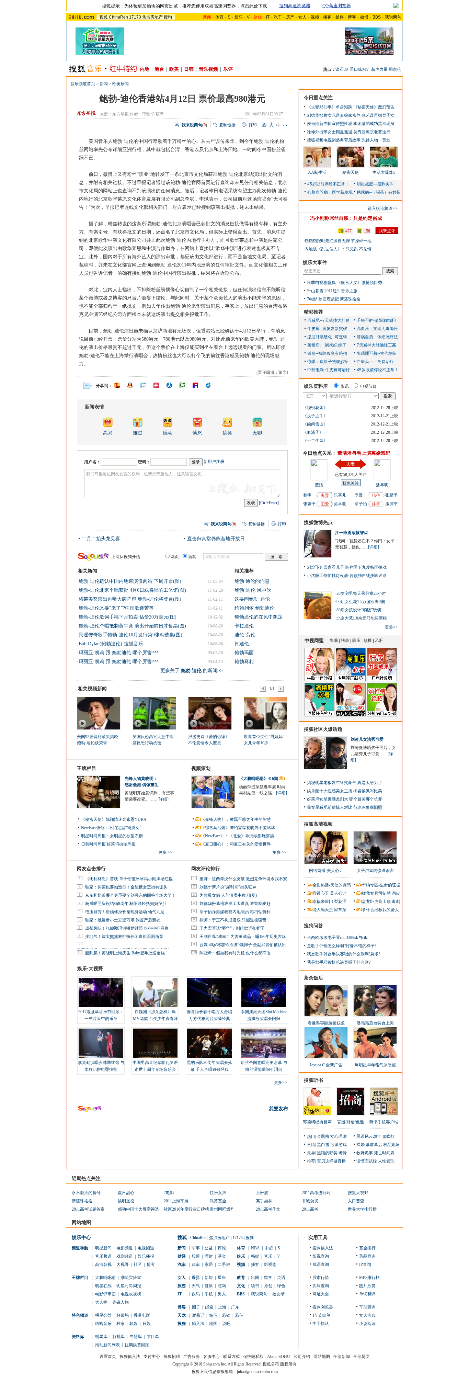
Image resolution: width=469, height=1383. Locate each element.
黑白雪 (323, 1144)
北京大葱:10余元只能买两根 (361, 618)
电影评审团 (105, 1294)
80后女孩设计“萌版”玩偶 (358, 610)
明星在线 (103, 1285)
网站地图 (321, 1356)
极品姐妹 (391, 1144)
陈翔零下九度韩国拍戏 (366, 567)
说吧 (226, 1323)
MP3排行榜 (369, 1277)
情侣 (376, 495)
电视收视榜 (131, 1294)
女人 (302, 17)
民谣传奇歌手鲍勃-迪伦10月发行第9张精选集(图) (130, 634)
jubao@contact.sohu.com (257, 1371)
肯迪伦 (242, 643)
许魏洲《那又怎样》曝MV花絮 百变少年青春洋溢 (155, 1018)
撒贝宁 (391, 503)
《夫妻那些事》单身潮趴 (329, 107)
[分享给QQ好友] (130, 385)
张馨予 (309, 503)
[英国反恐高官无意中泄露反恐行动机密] (154, 713)
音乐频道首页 (82, 83)
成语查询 (320, 1264)
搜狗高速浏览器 (294, 5)
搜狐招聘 (171, 1356)
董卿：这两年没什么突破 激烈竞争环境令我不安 (243, 878)
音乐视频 (208, 69)
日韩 (189, 69)
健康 (209, 1285)
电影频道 (124, 1248)
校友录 (278, 1294)
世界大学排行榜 (362, 1209)
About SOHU (278, 1356)
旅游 (182, 1285)
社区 (138, 1264)
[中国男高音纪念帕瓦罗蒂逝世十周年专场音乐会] (155, 1043)
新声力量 (379, 69)
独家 (120, 1323)
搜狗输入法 (322, 1248)
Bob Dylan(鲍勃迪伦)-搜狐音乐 (111, 643)
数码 (196, 1294)
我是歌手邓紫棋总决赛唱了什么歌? (338, 962)
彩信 (239, 1315)
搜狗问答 (313, 925)
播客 (327, 17)
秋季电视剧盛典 (321, 282)
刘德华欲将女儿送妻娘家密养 (334, 115)
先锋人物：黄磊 (376, 140)
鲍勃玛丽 (244, 652)
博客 (352, 17)
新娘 (209, 1277)
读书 (255, 1285)
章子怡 (361, 503)
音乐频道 (103, 1256)
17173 (135, 17)
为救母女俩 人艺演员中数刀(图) (228, 895)
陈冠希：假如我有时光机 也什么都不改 (235, 953)
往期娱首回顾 (137, 1344)
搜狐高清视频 (318, 824)
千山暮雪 (315, 290)
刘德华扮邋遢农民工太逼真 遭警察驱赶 (235, 903)
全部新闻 (341, 1356)
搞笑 (227, 432)
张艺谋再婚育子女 (378, 115)
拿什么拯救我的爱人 (380, 909)
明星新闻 (103, 1248)
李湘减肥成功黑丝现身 (373, 123)
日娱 (146, 1323)
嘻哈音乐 (103, 1323)
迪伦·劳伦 (245, 634)
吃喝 (222, 1285)
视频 (315, 17)
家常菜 (340, 909)
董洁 (319, 485)
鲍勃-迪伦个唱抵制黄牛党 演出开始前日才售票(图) (132, 625)
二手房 (224, 1264)
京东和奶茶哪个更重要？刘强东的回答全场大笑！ (130, 895)
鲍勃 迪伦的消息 (252, 581)
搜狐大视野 (358, 1192)
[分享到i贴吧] (195, 385)
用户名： (92, 462)
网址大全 (320, 1294)
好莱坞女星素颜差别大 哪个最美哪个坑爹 (344, 799)
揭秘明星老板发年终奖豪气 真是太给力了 (344, 782)
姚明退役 (126, 1201)
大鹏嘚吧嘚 (105, 1277)
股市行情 (320, 1277)
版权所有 (288, 1364)
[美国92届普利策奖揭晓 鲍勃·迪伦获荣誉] (98, 713)
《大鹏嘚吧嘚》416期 (259, 778)
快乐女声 (218, 1192)
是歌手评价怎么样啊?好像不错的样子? (341, 945)
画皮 (396, 893)
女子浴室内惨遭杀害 (375, 870)
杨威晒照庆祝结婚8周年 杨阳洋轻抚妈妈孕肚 (126, 903)
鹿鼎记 (198, 1315)
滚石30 (341, 69)
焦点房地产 (152, 17)
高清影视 (103, 1264)
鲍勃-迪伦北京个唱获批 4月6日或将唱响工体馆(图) (132, 590)
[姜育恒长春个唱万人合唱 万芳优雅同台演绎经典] (209, 992)
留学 (268, 1277)
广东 (235, 1307)
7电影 (312, 299)
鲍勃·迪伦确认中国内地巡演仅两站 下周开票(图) (130, 581)
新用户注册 (214, 461)
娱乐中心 (81, 1237)
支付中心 (152, 1356)
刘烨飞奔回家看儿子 (325, 567)
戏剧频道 (124, 1256)
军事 (196, 1248)
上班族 (262, 1192)
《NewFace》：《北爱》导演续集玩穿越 (237, 836)
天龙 (182, 1315)
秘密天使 (350, 172)
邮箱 (209, 1307)
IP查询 (365, 1264)
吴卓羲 (340, 503)
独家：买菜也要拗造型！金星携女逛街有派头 (126, 887)
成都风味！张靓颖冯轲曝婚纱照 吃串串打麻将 (127, 928)
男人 (222, 1294)
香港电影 (142, 1315)
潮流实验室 (131, 1277)
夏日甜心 (126, 1192)
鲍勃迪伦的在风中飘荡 (259, 617)
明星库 (101, 1336)
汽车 (278, 17)
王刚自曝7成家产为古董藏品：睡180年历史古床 (242, 936)
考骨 (343, 1152)
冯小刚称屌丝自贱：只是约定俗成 (346, 218)
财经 (182, 1256)
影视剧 (270, 1264)
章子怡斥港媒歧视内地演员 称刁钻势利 (235, 911)
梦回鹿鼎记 (328, 299)
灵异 (311, 1152)
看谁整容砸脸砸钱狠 (326, 1023)
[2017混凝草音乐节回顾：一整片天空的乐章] (101, 992)
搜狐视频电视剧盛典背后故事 (334, 140)
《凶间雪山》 (315, 424)
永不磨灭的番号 (86, 1192)
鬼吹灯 (388, 1136)
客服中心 (211, 1356)
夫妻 (350, 464)
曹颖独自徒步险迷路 (368, 575)
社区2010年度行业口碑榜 (186, 1209)
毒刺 (396, 901)
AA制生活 (317, 172)
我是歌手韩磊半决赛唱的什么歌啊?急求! (343, 954)
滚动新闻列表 (107, 1344)
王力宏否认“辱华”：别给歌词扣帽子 (232, 928)
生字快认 (320, 1323)
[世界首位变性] (265, 713)
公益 (209, 1248)
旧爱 (325, 504)
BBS (377, 17)
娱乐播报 (146, 1256)
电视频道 (146, 1248)
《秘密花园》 (315, 407)
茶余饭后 (313, 977)
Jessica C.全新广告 (326, 1065)
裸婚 (360, 1144)
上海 (222, 1307)
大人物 (101, 1302)
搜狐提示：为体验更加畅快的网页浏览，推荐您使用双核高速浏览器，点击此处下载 (184, 6)
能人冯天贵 (322, 909)
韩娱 (133, 1323)
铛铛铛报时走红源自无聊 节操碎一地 (338, 240)
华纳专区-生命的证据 (381, 885)
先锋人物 (120, 1302)
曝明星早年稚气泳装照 (375, 1065)
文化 (241, 1285)
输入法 (198, 1323)
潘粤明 (382, 485)
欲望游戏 (338, 1144)
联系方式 (231, 1356)
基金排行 (367, 1248)
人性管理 (386, 1161)
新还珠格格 (350, 299)
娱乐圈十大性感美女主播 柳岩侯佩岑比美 (344, 791)
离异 (325, 495)
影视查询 (320, 1256)
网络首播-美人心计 (326, 870)
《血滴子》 (313, 432)
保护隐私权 (253, 1356)
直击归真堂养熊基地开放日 (216, 538)
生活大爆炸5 (384, 172)
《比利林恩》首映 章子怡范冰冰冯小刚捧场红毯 (129, 878)
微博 (364, 17)
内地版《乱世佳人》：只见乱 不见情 (338, 249)
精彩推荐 (313, 312)
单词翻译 (367, 1294)
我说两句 (393, 17)
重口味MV (359, 69)
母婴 (196, 1277)
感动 (167, 432)
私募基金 (218, 1201)
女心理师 (338, 1136)
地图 (213, 1323)
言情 (311, 1144)
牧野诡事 (364, 1152)
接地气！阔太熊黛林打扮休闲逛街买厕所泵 (124, 936)
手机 (209, 1294)
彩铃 (226, 1315)
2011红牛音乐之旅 (340, 290)
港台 (159, 69)
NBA (255, 1248)
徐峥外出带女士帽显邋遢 (329, 131)
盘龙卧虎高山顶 (376, 901)
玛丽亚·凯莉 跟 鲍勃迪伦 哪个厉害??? (118, 652)
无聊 (257, 432)
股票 (196, 1256)
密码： (144, 462)
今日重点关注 (318, 97)
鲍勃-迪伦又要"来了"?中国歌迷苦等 (116, 608)
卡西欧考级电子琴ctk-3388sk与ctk (337, 937)
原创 (268, 1285)
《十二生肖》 (315, 440)
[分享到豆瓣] (182, 385)
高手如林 (264, 1201)
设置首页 (108, 1356)
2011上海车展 (176, 1201)
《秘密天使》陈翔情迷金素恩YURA (114, 819)
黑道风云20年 (368, 1136)
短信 (213, 1315)
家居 (209, 1264)
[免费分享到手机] (208, 385)
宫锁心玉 (320, 893)
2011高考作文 (268, 1209)
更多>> (280, 1082)
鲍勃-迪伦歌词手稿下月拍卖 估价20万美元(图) (127, 617)
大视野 (122, 1264)
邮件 (339, 17)
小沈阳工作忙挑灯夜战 (327, 575)
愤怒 (197, 432)
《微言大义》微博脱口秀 (359, 282)
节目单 (153, 1336)
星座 (222, 1277)
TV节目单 (321, 1315)
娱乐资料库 (316, 386)
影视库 (118, 1336)
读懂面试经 (366, 1161)
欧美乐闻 (120, 83)
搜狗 (168, 17)
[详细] (163, 799)
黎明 (307, 495)
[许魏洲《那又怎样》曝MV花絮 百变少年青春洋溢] (155, 992)
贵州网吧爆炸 (222, 1209)
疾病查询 (320, 1285)
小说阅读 (367, 1323)
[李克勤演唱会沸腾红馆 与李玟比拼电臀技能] (101, 1043)
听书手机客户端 (383, 1122)
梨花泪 (340, 901)
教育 (241, 1277)
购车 (196, 1264)
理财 (209, 1256)
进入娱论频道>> (382, 208)
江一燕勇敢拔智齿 (351, 532)
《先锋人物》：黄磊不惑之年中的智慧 (236, 819)
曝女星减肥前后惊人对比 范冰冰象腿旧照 (344, 807)
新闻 (104, 83)
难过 (137, 432)
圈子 (196, 1307)
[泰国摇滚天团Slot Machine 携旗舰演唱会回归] (263, 992)
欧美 (174, 69)
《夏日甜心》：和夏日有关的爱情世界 (236, 844)
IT (268, 17)
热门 (311, 1136)
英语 (281, 1277)
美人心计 (338, 893)
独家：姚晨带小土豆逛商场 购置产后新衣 (122, 920)
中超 (269, 1248)
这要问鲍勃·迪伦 (252, 599)
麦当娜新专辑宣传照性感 (329, 123)
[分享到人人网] (169, 385)
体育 (219, 17)
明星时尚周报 (128, 1285)
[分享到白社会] (143, 385)
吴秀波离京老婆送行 (371, 131)
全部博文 (361, 1356)
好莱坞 (122, 1315)
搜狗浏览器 (322, 1307)
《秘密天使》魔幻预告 (373, 107)
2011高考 (310, 1209)
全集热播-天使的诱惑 (331, 885)
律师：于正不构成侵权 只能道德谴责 (232, 920)
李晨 (359, 495)
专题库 (135, 1336)
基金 (222, 1256)
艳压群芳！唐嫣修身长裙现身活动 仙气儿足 (124, 911)
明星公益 (103, 1315)
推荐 (311, 1161)
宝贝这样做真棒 (331, 1161)
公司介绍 (302, 1356)
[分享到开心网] (156, 385)
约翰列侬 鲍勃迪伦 (254, 608)
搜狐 (104, 17)
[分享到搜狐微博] (117, 385)
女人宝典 (367, 1315)
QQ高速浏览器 (336, 5)
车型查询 (367, 1307)
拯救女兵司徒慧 (376, 893)
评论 (222, 1248)
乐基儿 (340, 495)
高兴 (108, 432)
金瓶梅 (323, 1136)
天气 (196, 1285)
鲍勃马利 (244, 661)
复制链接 (227, 125)
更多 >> (165, 852)
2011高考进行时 (316, 1192)
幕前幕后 (374, 1144)
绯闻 (376, 504)
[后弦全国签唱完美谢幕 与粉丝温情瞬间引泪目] (263, 1043)
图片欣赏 (367, 1285)
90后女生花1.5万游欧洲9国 (360, 601)
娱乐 (239, 17)
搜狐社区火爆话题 (323, 729)
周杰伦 (395, 69)
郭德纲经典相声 (317, 1122)
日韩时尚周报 (93, 844)
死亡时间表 (384, 1152)
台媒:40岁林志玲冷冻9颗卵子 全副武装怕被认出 (242, 944)
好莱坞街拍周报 (121, 844)
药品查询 (367, 1256)
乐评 (228, 69)
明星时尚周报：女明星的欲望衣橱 (112, 836)
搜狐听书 (313, 1080)
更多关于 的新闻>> (191, 670)
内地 (144, 69)
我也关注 (350, 483)
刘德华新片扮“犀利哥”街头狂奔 (227, 887)
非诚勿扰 (310, 1201)
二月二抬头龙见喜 (101, 538)
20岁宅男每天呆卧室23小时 (361, 593)
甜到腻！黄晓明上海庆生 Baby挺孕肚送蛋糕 (125, 953)
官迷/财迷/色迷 (350, 1122)
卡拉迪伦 (244, 625)
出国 (255, 1277)
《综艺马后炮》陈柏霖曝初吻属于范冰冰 (238, 827)
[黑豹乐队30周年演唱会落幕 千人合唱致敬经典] (209, 1043)
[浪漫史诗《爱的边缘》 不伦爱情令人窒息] (209, 713)
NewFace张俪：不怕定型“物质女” (111, 827)
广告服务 (191, 1356)
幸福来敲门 (322, 901)
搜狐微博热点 (318, 522)
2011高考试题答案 (88, 1209)
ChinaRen (118, 17)
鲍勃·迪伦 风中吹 (253, 590)
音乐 (268, 1256)
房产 (290, 17)
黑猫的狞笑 (327, 1152)
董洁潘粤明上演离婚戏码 (364, 453)
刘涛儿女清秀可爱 (367, 739)
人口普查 (356, 1201)
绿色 (281, 1285)
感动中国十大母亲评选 (138, 1209)
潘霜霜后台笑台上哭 (375, 1023)
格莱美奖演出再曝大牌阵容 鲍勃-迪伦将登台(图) (130, 599)
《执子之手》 (315, 415)
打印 (253, 125)
